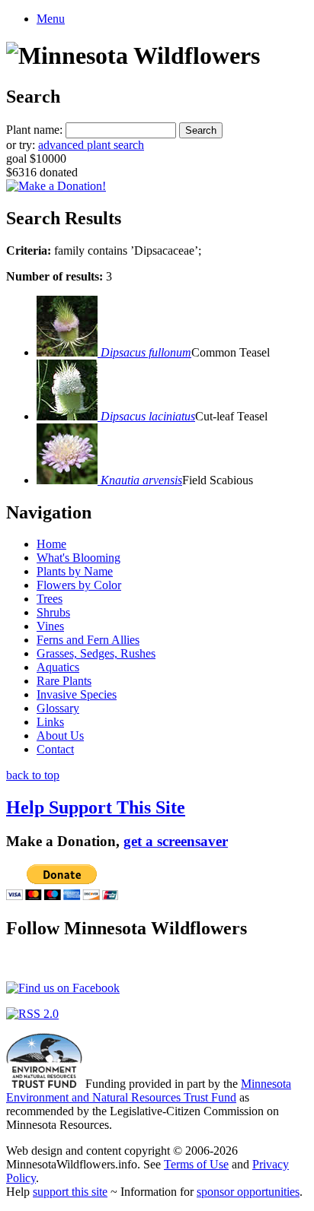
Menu (51, 18)
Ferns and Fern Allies (88, 639)
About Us (60, 735)
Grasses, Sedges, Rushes (96, 653)
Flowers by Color (79, 585)
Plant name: (34, 129)
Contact (55, 749)
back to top (32, 775)
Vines (50, 626)
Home (51, 543)
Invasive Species (77, 694)
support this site (70, 1191)
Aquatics (58, 667)
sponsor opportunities (248, 1191)
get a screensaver (175, 841)
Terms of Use (196, 1164)
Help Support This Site (95, 807)
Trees (49, 598)
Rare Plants (64, 680)
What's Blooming (78, 557)
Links (50, 721)
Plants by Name (75, 571)
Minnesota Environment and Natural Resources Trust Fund (148, 1090)
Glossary (58, 708)
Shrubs (53, 612)
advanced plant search (91, 144)
